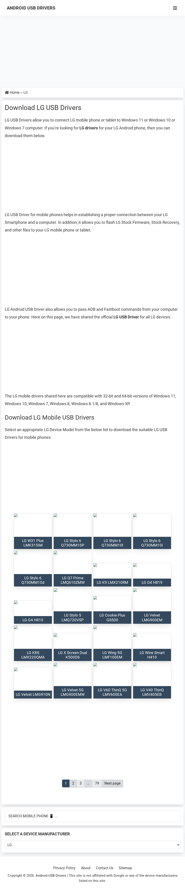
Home (14, 92)
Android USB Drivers (31, 8)
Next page (112, 783)
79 (98, 783)
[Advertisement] (92, 53)
